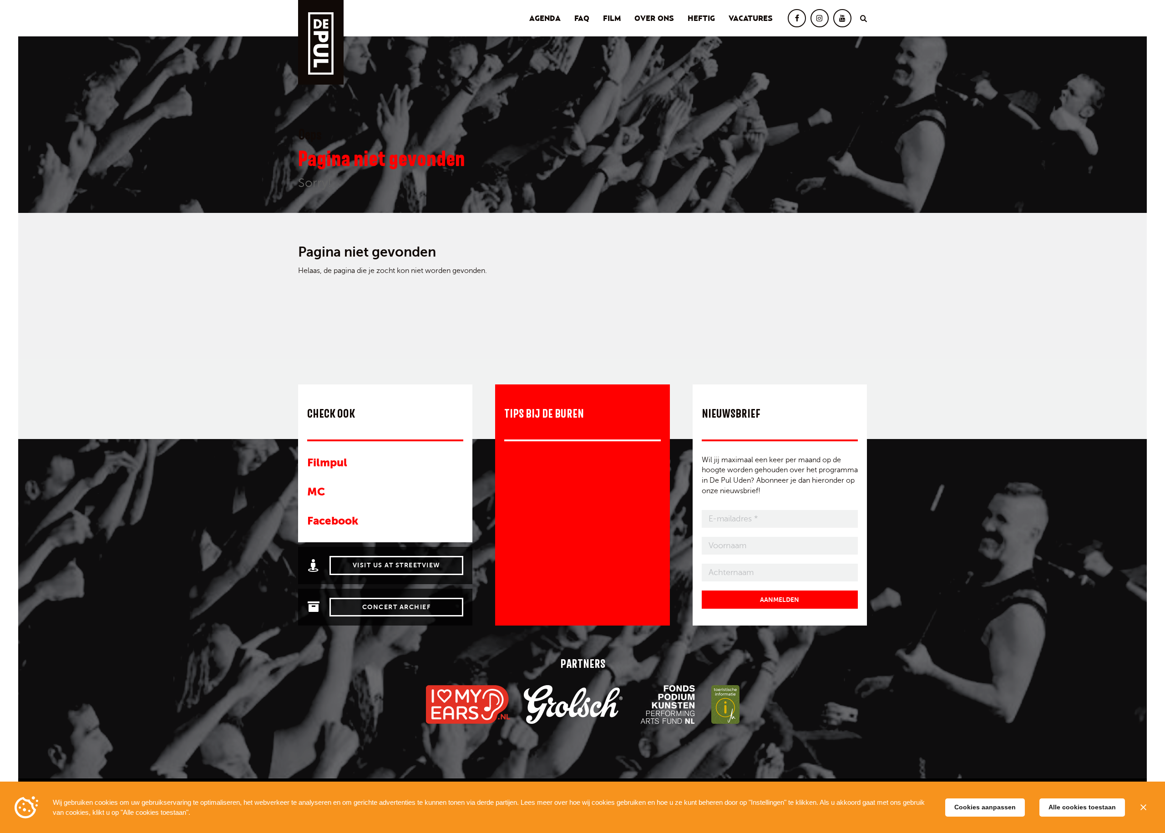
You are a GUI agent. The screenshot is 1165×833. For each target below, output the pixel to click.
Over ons (654, 18)
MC (316, 491)
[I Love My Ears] (468, 704)
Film (612, 18)
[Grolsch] (573, 704)
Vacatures (751, 18)
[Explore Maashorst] (725, 704)
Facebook (332, 520)
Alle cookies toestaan (1082, 807)
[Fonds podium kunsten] (667, 704)
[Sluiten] (1143, 807)
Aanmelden (779, 599)
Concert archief (396, 607)
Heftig (701, 18)
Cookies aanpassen (985, 807)
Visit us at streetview (397, 565)
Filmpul (327, 462)
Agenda (545, 18)
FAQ (581, 18)
